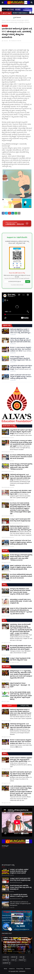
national (8, 20)
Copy (27, 281)
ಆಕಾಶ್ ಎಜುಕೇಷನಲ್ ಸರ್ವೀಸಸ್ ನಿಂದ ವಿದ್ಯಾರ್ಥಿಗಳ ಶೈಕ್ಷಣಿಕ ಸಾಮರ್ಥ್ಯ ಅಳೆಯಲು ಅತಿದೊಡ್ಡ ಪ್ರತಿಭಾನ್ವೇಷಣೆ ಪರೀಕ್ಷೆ (20, 376)
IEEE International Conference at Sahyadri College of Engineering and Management (20, 903)
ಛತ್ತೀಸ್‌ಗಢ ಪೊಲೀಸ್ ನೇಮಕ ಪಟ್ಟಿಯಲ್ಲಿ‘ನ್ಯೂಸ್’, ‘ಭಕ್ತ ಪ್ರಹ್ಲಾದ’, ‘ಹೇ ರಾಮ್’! (20, 685)
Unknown (5, 40)
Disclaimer (28, 969)
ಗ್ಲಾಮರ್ (9, 706)
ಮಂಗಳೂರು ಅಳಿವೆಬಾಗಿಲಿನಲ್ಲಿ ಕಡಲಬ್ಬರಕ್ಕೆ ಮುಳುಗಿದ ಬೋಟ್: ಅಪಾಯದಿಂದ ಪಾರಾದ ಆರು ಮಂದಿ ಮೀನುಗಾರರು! (21, 456)
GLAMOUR (6, 963)
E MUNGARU (22, 971)
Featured (22, 960)
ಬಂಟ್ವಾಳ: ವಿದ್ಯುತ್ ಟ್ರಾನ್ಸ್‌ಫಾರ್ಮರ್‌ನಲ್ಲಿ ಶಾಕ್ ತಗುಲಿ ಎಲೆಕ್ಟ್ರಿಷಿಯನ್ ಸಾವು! (20, 659)
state (22, 957)
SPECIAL (6, 960)
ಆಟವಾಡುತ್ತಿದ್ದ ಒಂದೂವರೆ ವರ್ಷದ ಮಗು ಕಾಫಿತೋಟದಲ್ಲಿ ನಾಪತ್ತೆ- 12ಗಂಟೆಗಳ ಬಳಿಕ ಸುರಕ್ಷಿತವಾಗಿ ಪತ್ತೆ (21, 601)
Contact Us (12, 969)
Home (3, 20)
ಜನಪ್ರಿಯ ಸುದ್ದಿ (25, 706)
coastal (5, 957)
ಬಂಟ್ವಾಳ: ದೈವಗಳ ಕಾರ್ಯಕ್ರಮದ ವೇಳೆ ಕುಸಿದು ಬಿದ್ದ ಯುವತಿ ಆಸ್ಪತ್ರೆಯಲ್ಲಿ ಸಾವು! (20, 520)
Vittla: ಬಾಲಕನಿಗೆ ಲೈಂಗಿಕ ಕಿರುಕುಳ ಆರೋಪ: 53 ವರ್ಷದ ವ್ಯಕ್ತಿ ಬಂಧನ (19, 895)
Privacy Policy (19, 969)
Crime (13, 960)
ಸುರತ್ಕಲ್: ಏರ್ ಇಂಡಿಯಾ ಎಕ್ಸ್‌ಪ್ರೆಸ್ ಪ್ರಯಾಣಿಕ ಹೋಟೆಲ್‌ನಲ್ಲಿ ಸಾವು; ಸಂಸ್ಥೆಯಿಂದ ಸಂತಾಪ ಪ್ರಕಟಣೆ (19, 871)
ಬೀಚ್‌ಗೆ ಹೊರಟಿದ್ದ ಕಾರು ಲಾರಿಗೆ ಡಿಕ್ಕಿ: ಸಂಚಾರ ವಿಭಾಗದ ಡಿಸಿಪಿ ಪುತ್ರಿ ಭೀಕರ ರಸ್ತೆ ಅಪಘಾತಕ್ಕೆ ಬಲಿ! (20, 887)
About (5, 969)
